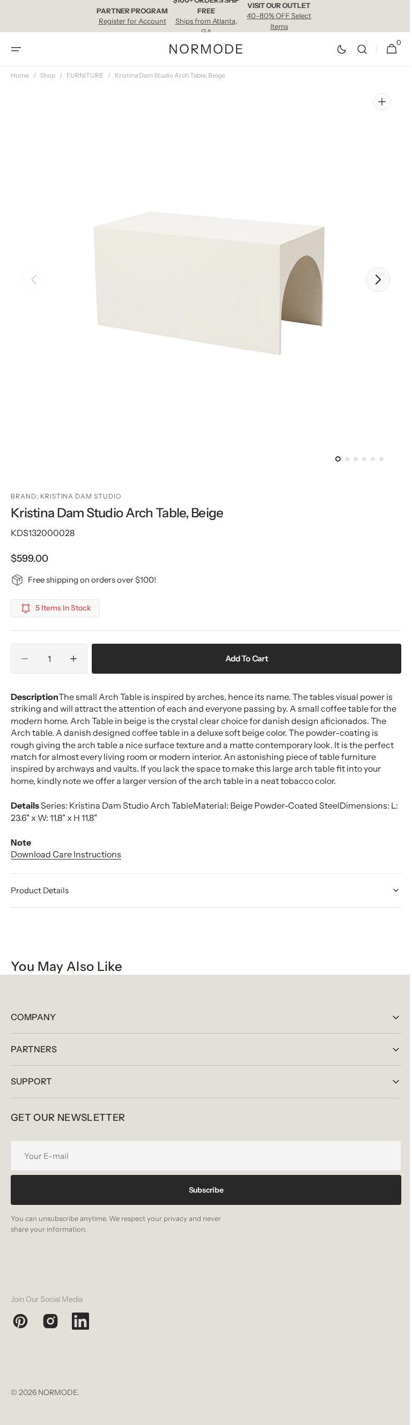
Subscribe (202, 1190)
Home (20, 75)
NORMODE (57, 1392)
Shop (47, 75)
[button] (16, 49)
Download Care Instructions (66, 854)
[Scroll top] (391, 1412)
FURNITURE (85, 75)
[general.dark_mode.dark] (333, 49)
